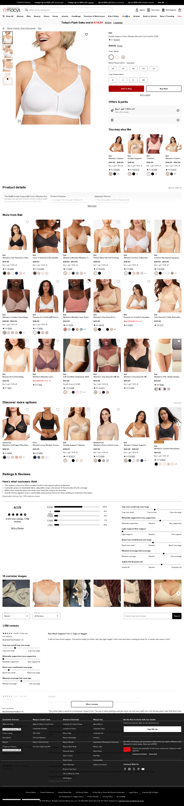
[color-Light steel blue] (38, 457)
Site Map (96, 756)
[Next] (178, 144)
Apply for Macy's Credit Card (43, 724)
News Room (97, 751)
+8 (118, 174)
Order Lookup (7, 733)
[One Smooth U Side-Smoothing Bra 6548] (167, 295)
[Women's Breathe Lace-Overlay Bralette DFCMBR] (76, 295)
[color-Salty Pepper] (141, 273)
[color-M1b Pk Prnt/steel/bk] (164, 389)
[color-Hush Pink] (20, 273)
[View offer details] (145, 110)
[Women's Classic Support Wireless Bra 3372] (117, 144)
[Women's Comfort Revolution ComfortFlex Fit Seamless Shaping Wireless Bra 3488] (167, 423)
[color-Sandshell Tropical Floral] (168, 464)
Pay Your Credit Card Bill (41, 747)
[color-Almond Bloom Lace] (95, 460)
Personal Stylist (68, 751)
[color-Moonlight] (81, 392)
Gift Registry (67, 778)
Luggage (118, 22)
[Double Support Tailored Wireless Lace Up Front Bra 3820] (136, 144)
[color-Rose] (46, 273)
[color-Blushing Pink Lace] (77, 460)
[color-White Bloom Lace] (107, 460)
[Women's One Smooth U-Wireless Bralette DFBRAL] (107, 295)
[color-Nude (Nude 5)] (129, 173)
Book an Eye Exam (69, 769)
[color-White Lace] (8, 332)
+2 (85, 329)
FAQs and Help (8, 724)
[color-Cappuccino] (20, 457)
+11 (176, 464)
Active (108, 22)
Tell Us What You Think (71, 774)
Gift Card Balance (39, 738)
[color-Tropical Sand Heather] (137, 273)
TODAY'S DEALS (23, 2)
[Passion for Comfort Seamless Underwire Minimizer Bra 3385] (137, 295)
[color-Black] (114, 173)
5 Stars (50, 507)
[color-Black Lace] (20, 332)
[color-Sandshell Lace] (16, 332)
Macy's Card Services (40, 742)
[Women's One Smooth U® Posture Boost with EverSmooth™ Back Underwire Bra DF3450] (137, 355)
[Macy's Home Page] (11, 9)
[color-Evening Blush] (172, 273)
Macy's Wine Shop (69, 747)
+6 (175, 174)
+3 (137, 174)
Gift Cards (36, 733)
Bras (39, 28)
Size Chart (130, 63)
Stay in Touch (68, 756)
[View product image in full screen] (19, 121)
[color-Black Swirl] (171, 173)
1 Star (50, 525)
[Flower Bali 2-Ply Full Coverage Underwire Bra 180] (107, 236)
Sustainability (98, 760)
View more (92, 206)
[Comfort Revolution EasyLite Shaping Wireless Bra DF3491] (167, 236)
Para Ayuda (7, 738)
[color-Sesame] (42, 457)
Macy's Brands (68, 742)
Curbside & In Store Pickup (72, 724)
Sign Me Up (152, 729)
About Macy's (98, 724)
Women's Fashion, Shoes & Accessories (21, 28)
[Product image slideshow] (53, 78)
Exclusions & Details (140, 754)
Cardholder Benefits (40, 729)
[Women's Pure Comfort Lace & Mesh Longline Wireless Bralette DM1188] (107, 423)
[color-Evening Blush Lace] (4, 332)
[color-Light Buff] (133, 273)
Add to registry (145, 95)
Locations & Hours (69, 729)
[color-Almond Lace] (12, 332)
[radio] (111, 174)
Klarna (5, 729)
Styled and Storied (100, 765)
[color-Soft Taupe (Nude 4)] (110, 173)
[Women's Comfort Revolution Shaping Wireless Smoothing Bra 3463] (173, 144)
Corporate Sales (99, 729)
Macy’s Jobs (97, 747)
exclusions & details (120, 202)
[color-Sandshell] (42, 332)
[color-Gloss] (81, 273)
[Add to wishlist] (86, 34)
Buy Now (164, 89)
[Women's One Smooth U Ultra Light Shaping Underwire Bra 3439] (16, 236)
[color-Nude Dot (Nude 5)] (172, 464)
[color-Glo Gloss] (137, 460)
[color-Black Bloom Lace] (99, 460)
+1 (145, 273)
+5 (156, 174)
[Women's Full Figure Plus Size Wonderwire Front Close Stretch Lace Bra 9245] (16, 423)
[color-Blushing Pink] (111, 329)
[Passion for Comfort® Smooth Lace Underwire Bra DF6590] (46, 295)
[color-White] (12, 273)
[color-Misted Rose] (65, 329)
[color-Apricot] (16, 457)
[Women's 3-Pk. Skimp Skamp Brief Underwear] (167, 355)
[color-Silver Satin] (77, 273)
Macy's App (67, 733)
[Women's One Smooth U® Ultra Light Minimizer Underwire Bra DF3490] (107, 355)
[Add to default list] (141, 136)
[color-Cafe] (12, 457)
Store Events (67, 760)
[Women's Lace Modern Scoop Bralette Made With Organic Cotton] (46, 423)
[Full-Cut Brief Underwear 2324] (76, 355)
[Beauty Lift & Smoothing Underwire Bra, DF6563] (16, 355)
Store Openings (68, 765)
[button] (46, 78)
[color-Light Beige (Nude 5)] (95, 273)
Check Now (153, 754)
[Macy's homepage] (4, 28)
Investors (96, 738)
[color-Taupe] (95, 392)
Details (119, 46)
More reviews (92, 704)
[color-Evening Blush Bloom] (103, 460)
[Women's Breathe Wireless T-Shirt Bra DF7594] (76, 236)
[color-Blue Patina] (81, 329)
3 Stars (50, 516)
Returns (5, 742)
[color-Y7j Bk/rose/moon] (160, 389)
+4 (115, 329)
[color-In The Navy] (16, 273)
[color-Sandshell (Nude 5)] (164, 273)
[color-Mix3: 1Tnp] (168, 389)
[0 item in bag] (179, 9)
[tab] (8, 37)
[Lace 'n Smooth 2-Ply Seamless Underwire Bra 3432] (46, 236)
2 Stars (50, 520)
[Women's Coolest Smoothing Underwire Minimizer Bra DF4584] (16, 295)
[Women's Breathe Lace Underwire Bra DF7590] (46, 355)
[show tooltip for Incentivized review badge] (18, 729)
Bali (110, 32)
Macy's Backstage (69, 738)
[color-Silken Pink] (77, 392)
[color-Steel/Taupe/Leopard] (156, 389)
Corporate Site (98, 733)
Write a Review (17, 528)
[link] (117, 165)
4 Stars (50, 511)
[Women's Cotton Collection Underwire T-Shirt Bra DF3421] (137, 236)
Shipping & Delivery (10, 747)
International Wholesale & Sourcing (105, 742)
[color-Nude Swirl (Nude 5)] (167, 173)
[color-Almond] (65, 273)
